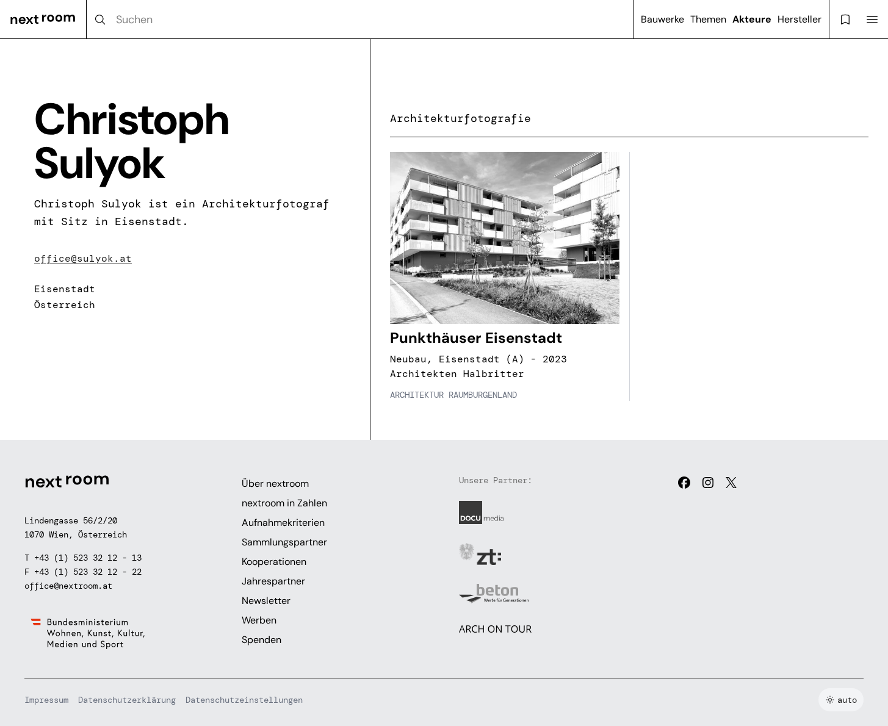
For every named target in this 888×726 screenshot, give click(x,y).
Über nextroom (275, 483)
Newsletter (266, 600)
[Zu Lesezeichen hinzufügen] (603, 168)
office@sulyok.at (83, 258)
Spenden (261, 639)
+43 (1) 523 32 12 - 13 (88, 557)
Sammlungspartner (284, 542)
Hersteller (799, 19)
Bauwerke (662, 19)
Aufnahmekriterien (283, 522)
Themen (708, 19)
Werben (259, 620)
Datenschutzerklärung (127, 699)
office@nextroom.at (68, 585)
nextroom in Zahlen (284, 503)
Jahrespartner (273, 581)
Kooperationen (274, 561)
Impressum (46, 699)
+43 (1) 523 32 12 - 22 (88, 571)
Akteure (751, 19)
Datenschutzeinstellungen (244, 699)
